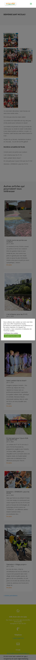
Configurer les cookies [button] (11, 333)
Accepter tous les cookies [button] (12, 336)
